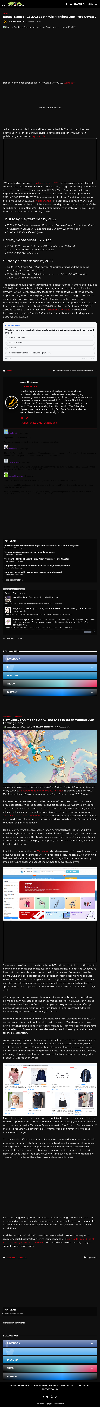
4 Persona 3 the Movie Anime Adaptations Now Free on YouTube (28, 603)
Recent (13, 589)
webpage (69, 82)
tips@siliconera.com (55, 1404)
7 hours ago (67, 627)
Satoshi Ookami (20, 597)
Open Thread (25, 1386)
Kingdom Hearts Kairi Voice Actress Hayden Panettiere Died (33, 572)
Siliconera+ (40, 1386)
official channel (43, 201)
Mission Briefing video (57, 309)
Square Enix (38, 136)
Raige (15, 608)
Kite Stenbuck (17, 22)
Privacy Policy (50, 1389)
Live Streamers (16, 342)
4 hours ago (67, 614)
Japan (73, 371)
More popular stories (13, 580)
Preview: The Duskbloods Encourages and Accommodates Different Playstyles (41, 545)
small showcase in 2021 (45, 183)
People (6, 589)
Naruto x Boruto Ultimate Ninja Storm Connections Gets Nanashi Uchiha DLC (33, 614)
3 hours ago (58, 603)
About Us (54, 1386)
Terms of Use (83, 1386)
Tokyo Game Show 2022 (87, 371)
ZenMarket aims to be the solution (22, 815)
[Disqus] (50, 461)
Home (13, 1386)
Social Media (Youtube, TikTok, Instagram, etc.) (30, 353)
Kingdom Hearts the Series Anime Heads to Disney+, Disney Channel (37, 565)
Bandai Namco (63, 371)
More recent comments (14, 638)
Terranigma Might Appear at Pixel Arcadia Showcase (29, 552)
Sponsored (17, 716)
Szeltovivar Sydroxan (23, 619)
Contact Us (67, 1386)
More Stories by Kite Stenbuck (38, 423)
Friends (12, 348)
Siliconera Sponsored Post (42, 727)
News (5, 13)
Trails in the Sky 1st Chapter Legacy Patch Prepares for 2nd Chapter (36, 559)
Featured (7, 716)
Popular (21, 589)
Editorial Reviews (17, 337)
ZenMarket (43, 851)
